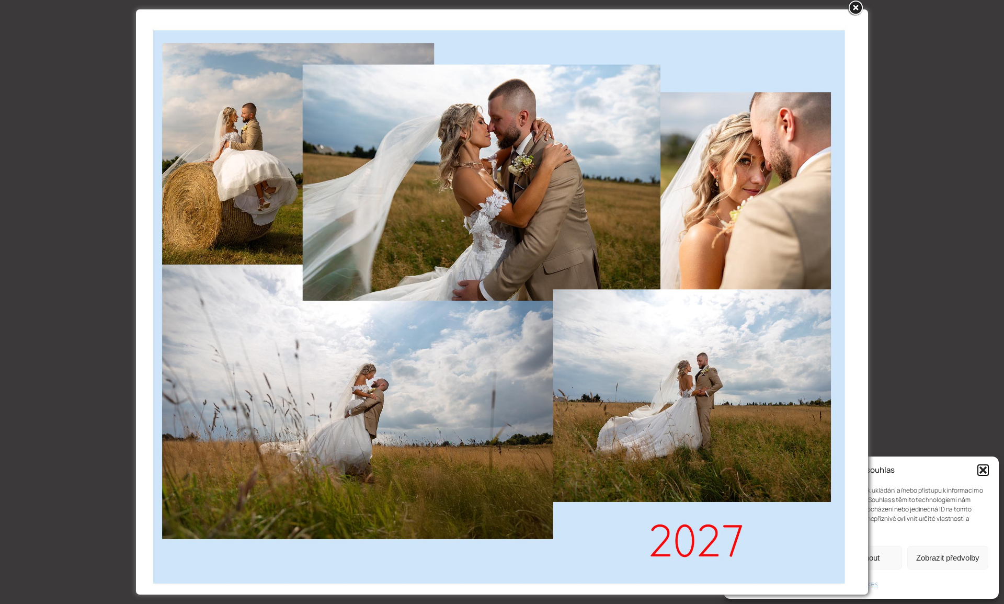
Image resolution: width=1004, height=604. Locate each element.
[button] (983, 470)
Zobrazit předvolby (947, 557)
